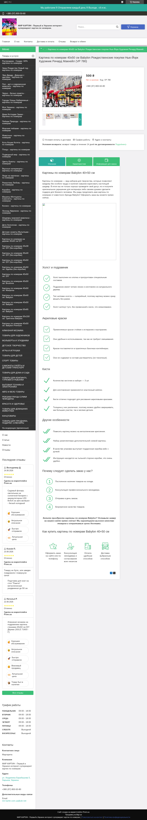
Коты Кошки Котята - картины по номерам (16, 143)
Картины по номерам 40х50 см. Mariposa (15, 289)
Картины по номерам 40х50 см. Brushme (15, 282)
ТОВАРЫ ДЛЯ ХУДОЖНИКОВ (16, 335)
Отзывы (62, 41)
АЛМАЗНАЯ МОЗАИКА (12, 330)
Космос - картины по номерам (16, 206)
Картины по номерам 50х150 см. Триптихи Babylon (16, 317)
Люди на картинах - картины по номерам (15, 176)
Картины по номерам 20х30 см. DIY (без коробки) (15, 247)
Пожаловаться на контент (92, 817)
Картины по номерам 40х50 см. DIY (15, 275)
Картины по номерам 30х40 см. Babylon (15, 296)
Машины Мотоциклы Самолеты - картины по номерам (13, 199)
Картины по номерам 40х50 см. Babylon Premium (15, 324)
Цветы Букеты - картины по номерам (15, 162)
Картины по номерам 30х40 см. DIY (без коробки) (15, 254)
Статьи (5, 440)
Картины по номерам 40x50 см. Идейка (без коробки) (15, 268)
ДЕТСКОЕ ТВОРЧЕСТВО (14, 345)
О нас (17, 41)
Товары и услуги (10, 56)
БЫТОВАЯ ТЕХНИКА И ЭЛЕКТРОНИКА (13, 386)
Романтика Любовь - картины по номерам (16, 184)
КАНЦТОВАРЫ (9, 416)
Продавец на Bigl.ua (73, 815)
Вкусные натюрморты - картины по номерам (13, 169)
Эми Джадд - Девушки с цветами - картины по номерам (13, 77)
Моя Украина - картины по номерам (14, 108)
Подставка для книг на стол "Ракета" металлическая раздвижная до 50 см (18, 585)
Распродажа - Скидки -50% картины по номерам (15, 62)
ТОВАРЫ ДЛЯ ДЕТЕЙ (12, 355)
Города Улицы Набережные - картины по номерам (16, 101)
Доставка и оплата (45, 41)
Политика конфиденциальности (117, 817)
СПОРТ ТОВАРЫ (10, 360)
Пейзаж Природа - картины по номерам (16, 122)
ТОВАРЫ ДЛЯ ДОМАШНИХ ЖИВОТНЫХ (15, 410)
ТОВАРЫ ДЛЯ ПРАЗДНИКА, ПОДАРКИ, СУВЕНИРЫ (15, 422)
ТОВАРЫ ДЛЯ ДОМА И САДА (15, 373)
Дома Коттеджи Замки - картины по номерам (13, 115)
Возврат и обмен (78, 41)
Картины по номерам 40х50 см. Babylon (15, 303)
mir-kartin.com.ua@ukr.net (14, 801)
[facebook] (111, 573)
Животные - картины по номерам (13, 136)
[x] (114, 573)
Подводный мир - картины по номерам (16, 155)
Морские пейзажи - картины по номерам (16, 129)
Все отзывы (17, 693)
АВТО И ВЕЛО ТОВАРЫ (13, 392)
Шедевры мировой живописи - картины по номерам (16, 219)
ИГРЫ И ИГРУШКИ (11, 350)
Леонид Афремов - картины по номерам (16, 212)
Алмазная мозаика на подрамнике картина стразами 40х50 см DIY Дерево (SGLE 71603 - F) (18, 627)
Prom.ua (86, 812)
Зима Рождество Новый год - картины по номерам (15, 69)
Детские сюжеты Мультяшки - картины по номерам (16, 233)
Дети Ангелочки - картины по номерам (15, 226)
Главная (6, 41)
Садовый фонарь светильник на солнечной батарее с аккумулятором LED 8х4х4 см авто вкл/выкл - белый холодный (18, 496)
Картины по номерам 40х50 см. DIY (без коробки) (15, 261)
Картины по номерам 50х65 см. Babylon (15, 310)
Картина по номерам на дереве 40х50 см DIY (13, 240)
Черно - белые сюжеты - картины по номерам (13, 94)
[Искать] (117, 26)
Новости (6, 445)
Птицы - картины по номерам (16, 149)
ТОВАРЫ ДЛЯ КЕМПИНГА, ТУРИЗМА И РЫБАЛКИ (14, 379)
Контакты (28, 41)
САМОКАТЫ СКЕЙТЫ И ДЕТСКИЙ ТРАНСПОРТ (13, 366)
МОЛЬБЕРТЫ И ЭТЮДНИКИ (15, 340)
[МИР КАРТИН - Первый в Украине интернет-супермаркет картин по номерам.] (9, 27)
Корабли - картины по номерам (12, 191)
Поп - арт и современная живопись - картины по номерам (14, 86)
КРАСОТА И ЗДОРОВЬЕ (13, 404)
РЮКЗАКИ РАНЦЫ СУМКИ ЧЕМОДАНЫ (14, 398)
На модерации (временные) (15, 428)
